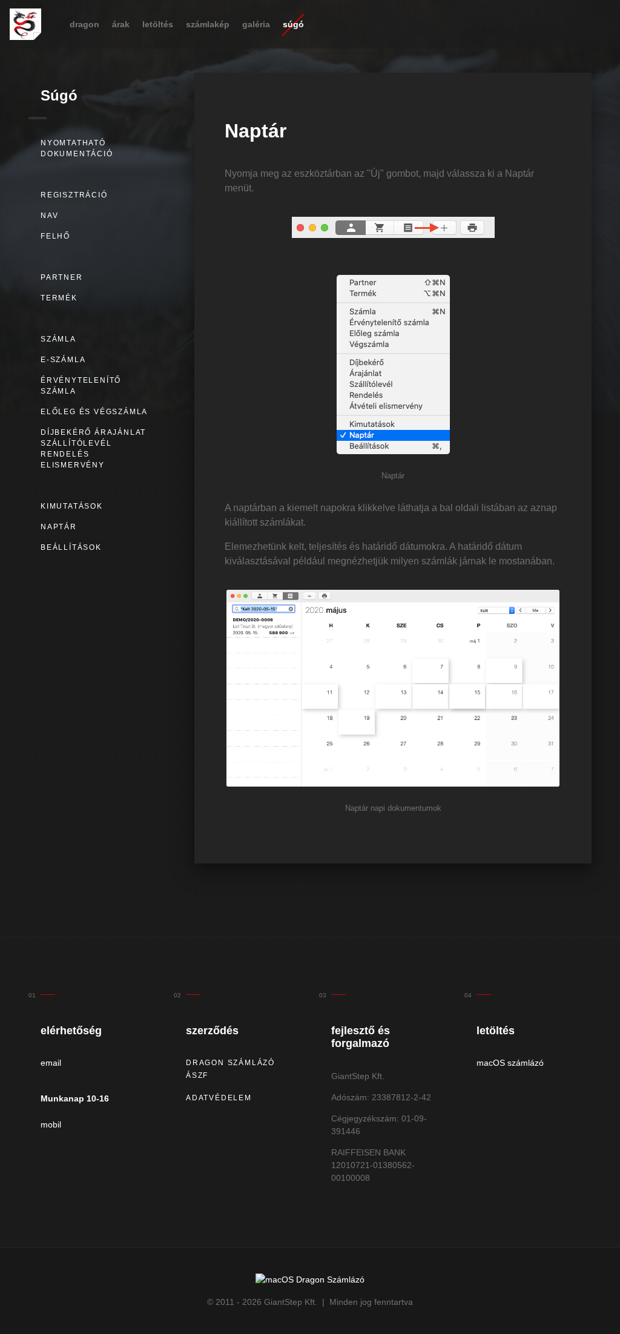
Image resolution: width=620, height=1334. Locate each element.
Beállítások (71, 547)
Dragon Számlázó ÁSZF (230, 1069)
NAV (49, 215)
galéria (256, 24)
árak (121, 24)
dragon (84, 24)
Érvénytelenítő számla (81, 385)
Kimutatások (72, 506)
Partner (62, 277)
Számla (58, 339)
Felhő (55, 236)
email (51, 1063)
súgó (293, 24)
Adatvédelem (219, 1098)
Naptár (59, 527)
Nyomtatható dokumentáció (77, 148)
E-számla (63, 359)
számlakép (207, 24)
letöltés (157, 24)
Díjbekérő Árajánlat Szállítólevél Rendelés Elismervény (93, 448)
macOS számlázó (510, 1063)
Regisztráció (74, 195)
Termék (59, 298)
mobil (51, 1124)
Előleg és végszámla (94, 412)
